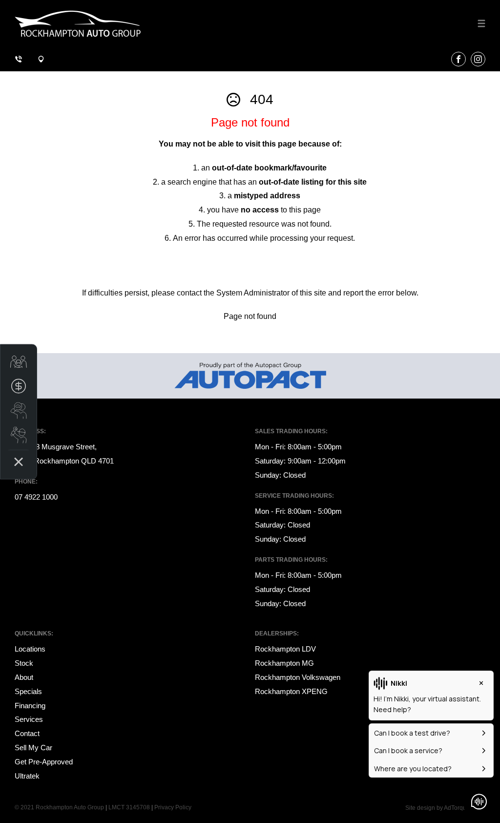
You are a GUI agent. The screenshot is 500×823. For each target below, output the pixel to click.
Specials (28, 691)
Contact (27, 733)
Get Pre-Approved (44, 762)
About (24, 677)
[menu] (481, 23)
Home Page (42, 265)
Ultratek (27, 776)
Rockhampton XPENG (291, 691)
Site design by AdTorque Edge (445, 807)
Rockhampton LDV (285, 649)
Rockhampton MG (284, 663)
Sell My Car (33, 747)
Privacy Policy (172, 807)
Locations (30, 649)
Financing (30, 705)
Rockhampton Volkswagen (297, 677)
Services (29, 719)
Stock (24, 663)
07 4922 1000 (36, 497)
